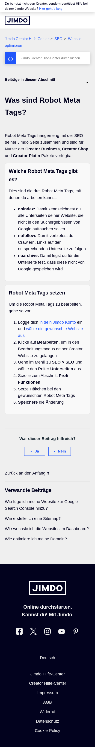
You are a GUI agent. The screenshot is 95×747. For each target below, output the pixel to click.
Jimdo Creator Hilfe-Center (27, 39)
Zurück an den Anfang (25, 473)
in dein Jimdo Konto (57, 322)
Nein (62, 451)
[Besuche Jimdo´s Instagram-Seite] (47, 632)
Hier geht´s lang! (51, 8)
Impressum (47, 692)
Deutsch (47, 657)
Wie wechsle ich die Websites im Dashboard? (47, 528)
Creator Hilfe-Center (47, 683)
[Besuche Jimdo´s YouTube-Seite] (61, 632)
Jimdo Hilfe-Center (47, 674)
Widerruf (47, 711)
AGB (47, 702)
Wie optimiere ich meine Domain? (36, 539)
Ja (37, 451)
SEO (58, 39)
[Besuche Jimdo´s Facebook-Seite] (19, 632)
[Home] (17, 20)
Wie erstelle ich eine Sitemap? (33, 518)
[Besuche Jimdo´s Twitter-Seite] (33, 632)
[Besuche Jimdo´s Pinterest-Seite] (75, 632)
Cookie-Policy (47, 730)
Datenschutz (47, 721)
